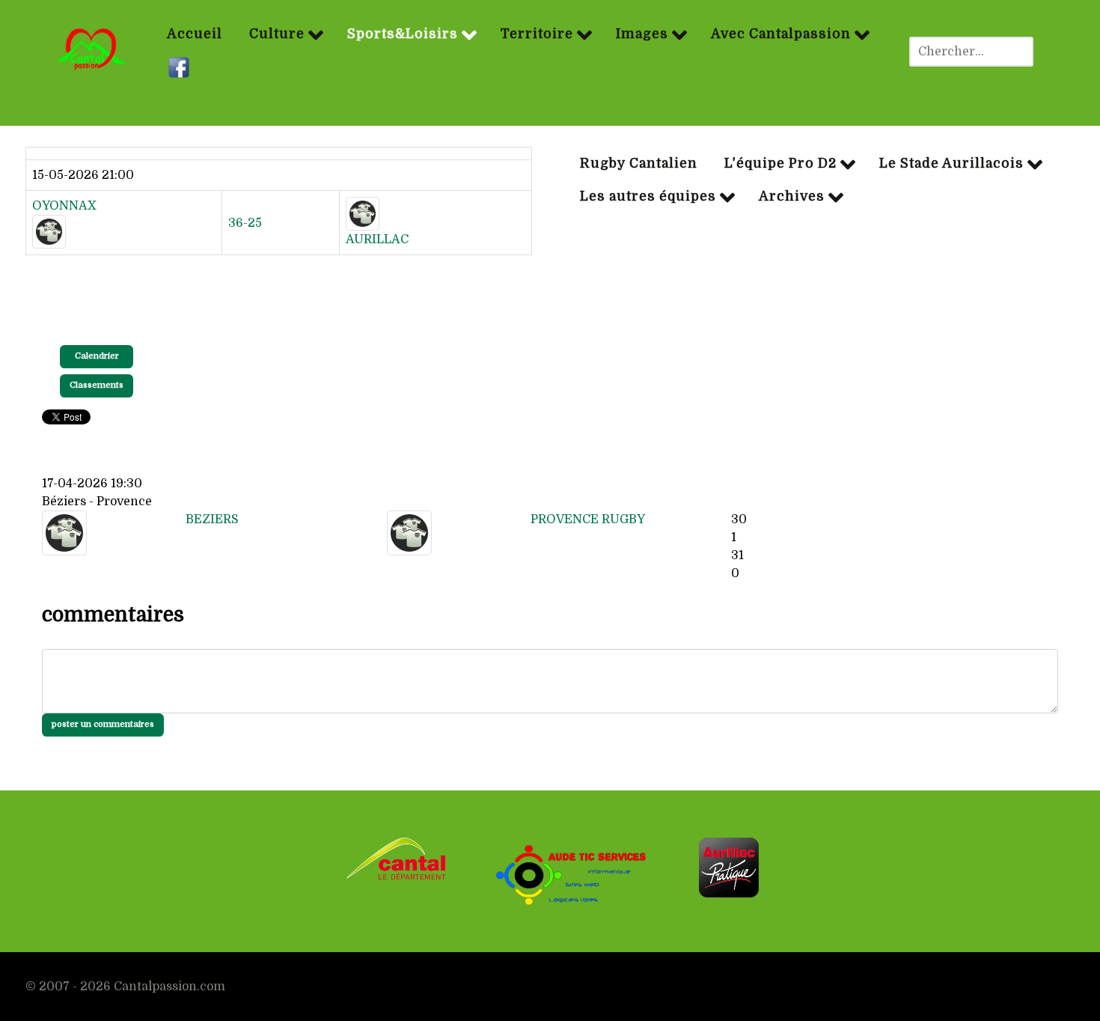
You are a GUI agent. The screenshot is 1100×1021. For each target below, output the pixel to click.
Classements (96, 385)
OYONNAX (64, 206)
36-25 (245, 223)
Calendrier (97, 356)
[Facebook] (181, 68)
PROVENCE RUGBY (588, 519)
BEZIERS (212, 519)
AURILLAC (377, 239)
